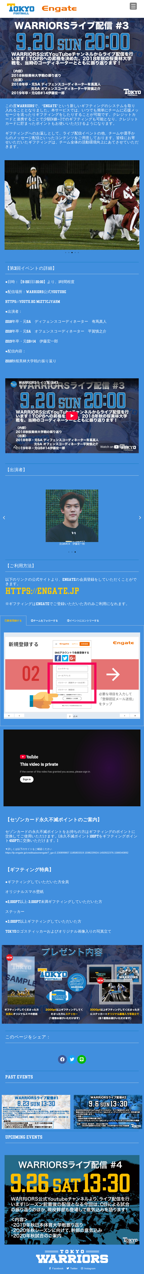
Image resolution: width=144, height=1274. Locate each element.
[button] (6, 205)
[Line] (81, 1059)
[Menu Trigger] (133, 6)
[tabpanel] (72, 675)
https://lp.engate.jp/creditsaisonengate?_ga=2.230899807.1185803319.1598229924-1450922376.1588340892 (66, 852)
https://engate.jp (42, 591)
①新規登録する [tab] (13, 620)
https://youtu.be (20, 301)
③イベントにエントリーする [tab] (83, 620)
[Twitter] (72, 1059)
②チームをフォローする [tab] (44, 620)
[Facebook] (62, 1059)
